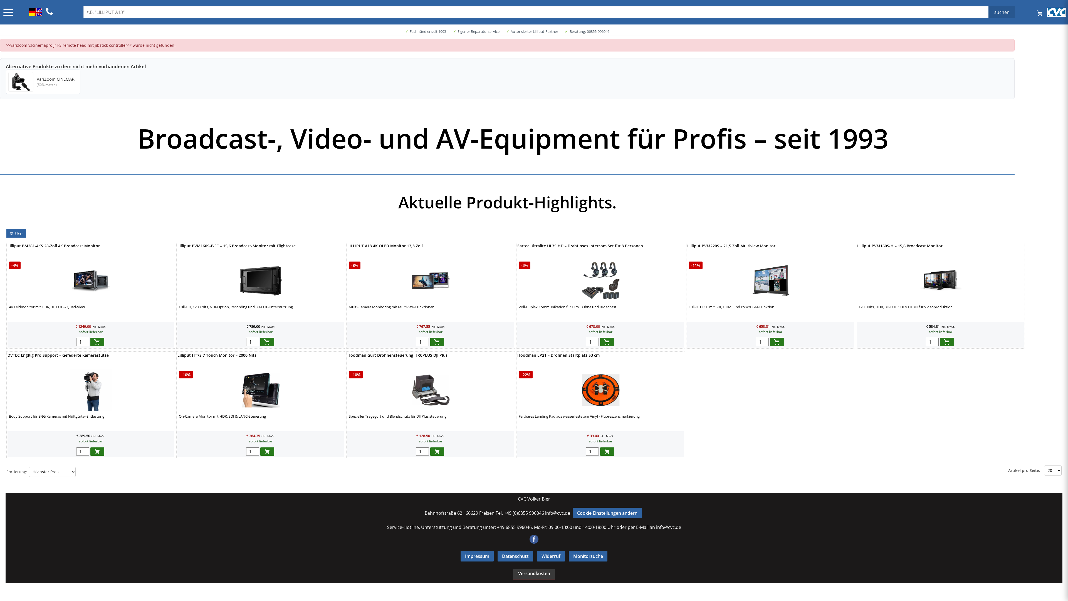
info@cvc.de (557, 513)
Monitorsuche (588, 556)
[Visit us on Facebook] (534, 542)
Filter (19, 233)
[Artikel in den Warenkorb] (97, 342)
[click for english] (35, 14)
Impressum (477, 556)
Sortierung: (16, 471)
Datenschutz (515, 556)
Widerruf (551, 556)
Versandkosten (534, 573)
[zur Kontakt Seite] (49, 14)
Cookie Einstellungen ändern (607, 513)
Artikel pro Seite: (1024, 470)
